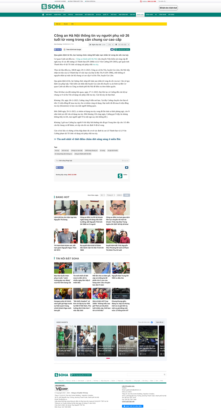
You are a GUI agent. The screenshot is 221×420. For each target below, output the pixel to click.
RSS (161, 380)
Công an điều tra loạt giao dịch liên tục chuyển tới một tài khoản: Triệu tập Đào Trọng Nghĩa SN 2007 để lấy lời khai (118, 220)
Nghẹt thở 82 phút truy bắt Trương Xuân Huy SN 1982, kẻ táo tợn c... (86, 348)
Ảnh (157, 380)
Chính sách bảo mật (128, 401)
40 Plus (98, 14)
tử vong (102, 150)
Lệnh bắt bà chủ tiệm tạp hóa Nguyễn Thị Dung (65, 218)
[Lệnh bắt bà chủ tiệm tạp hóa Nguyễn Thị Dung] (66, 207)
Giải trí (132, 14)
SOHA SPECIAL (91, 1)
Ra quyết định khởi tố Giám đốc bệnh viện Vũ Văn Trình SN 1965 (92, 247)
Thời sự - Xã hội (70, 380)
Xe (156, 14)
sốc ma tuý (65, 150)
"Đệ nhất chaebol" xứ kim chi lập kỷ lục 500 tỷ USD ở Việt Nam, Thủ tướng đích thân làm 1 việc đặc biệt (82, 305)
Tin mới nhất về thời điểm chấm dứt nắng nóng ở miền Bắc (89, 139)
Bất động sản (89, 14)
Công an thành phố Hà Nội (86, 59)
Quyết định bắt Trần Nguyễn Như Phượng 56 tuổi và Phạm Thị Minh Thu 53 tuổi (117, 247)
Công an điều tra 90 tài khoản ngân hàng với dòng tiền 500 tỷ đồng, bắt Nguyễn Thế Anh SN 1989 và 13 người (91, 220)
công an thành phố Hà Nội (83, 154)
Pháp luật (140, 14)
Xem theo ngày (93, 195)
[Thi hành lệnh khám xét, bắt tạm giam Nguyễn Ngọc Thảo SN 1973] (66, 236)
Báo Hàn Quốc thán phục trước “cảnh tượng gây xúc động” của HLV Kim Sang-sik (62, 279)
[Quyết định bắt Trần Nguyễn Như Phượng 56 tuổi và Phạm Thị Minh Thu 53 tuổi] (118, 236)
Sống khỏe (149, 14)
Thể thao (113, 14)
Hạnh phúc (57, 14)
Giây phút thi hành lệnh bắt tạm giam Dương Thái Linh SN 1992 (107, 348)
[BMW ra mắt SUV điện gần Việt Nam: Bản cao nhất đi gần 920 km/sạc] (148, 341)
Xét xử (58, 24)
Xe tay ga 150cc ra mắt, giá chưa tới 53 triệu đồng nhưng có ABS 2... (127, 348)
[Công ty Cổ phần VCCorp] (82, 388)
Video (151, 380)
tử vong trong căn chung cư (63, 154)
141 (72, 24)
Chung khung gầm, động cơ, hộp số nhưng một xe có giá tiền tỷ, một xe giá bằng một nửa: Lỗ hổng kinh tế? (120, 305)
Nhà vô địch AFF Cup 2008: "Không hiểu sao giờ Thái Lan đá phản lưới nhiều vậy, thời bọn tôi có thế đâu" (102, 305)
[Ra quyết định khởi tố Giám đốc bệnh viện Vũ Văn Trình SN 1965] (92, 236)
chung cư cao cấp (76, 150)
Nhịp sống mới (123, 14)
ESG (64, 14)
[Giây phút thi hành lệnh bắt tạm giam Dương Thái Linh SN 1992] (107, 341)
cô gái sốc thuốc (113, 150)
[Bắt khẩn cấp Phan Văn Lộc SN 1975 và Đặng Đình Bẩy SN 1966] (66, 341)
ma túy (95, 64)
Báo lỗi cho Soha (123, 49)
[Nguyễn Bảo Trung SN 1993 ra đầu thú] (121, 268)
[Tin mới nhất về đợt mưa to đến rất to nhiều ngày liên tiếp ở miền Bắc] (82, 268)
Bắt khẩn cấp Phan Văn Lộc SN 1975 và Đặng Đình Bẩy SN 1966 (66, 348)
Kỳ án (66, 24)
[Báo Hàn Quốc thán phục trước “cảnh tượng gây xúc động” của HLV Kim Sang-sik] (63, 268)
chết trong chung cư (91, 150)
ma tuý (57, 150)
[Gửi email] (112, 49)
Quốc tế (105, 14)
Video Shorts (62, 322)
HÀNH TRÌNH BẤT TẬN (76, 1)
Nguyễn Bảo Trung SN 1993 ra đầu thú (120, 277)
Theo (92, 160)
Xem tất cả (159, 322)
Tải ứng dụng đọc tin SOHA (81, 375)
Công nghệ (162, 14)
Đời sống (171, 14)
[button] (108, 358)
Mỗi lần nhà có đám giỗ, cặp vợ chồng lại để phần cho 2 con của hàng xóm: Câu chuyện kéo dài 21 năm (102, 280)
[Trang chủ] (53, 8)
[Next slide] (162, 342)
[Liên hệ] (126, 167)
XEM (126, 195)
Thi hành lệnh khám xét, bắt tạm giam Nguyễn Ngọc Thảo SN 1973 (65, 247)
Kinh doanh (79, 14)
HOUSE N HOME (61, 1)
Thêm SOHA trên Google (73, 49)
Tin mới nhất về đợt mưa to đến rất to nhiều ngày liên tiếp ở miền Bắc (81, 279)
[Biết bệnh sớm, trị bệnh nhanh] (168, 8)
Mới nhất (49, 14)
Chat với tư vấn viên (134, 406)
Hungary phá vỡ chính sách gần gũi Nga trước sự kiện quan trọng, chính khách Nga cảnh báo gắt (63, 305)
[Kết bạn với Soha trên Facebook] (120, 176)
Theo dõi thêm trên (144, 322)
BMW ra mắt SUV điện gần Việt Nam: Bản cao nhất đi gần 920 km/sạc (148, 348)
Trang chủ (61, 380)
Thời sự (70, 14)
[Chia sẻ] (58, 49)
